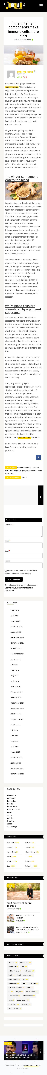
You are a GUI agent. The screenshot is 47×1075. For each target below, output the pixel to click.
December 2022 (17, 768)
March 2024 (15, 686)
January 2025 (16, 632)
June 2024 (15, 670)
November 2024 (17, 643)
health (11, 975)
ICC (25, 979)
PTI (10, 992)
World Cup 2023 (14, 1008)
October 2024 (16, 648)
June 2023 (15, 736)
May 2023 (14, 741)
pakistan (34, 983)
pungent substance (29, 471)
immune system (12, 87)
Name (7, 541)
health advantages (24, 975)
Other (9, 815)
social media (23, 1000)
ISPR (24, 983)
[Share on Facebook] (38, 459)
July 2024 (14, 665)
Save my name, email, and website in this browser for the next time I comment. (21, 572)
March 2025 (15, 621)
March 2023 (15, 752)
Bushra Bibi (13, 967)
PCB (30, 988)
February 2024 (16, 692)
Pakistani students (16, 988)
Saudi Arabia (31, 992)
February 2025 (16, 626)
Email (7, 551)
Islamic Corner (13, 809)
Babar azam (25, 963)
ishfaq (16, 909)
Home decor (12, 807)
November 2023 (17, 708)
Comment (9, 524)
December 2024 (17, 637)
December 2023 (17, 703)
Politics (10, 818)
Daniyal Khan (26, 40)
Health (24, 477)
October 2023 (16, 714)
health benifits (14, 979)
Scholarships (14, 996)
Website (8, 561)
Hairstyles (11, 801)
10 (20, 77)
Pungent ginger (15, 471)
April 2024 (15, 681)
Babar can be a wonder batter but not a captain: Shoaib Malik (20, 1056)
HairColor (11, 798)
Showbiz (10, 821)
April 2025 (15, 616)
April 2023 (15, 746)
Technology (12, 827)
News (9, 812)
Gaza (24, 967)
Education (11, 795)
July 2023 (14, 730)
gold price (29, 971)
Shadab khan (29, 996)
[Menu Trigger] (41, 5)
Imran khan (13, 983)
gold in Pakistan (14, 971)
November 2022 (17, 774)
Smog (11, 1000)
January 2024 (16, 697)
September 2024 (17, 654)
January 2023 (16, 763)
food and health (24, 438)
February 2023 (16, 757)
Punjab (19, 992)
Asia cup (12, 963)
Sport (9, 824)
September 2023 (17, 719)
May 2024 (14, 676)
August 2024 (15, 659)
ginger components (24, 468)
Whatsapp (26, 1004)
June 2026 (15, 610)
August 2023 (15, 725)
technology (13, 1004)
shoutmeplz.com (31, 1065)
